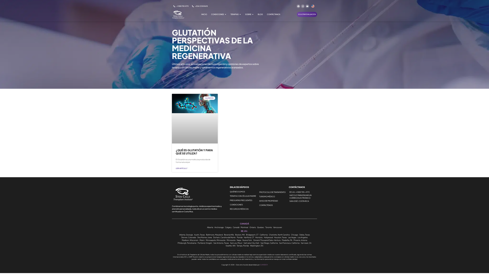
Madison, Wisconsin (190, 240)
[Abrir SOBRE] (253, 14)
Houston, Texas (280, 237)
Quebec (260, 227)
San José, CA (306, 243)
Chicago (294, 234)
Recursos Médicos (239, 209)
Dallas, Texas (304, 234)
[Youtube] (307, 6)
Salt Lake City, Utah (251, 243)
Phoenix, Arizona (300, 240)
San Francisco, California (289, 243)
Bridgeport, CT (252, 234)
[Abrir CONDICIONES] (225, 14)
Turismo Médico (267, 196)
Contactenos (266, 205)
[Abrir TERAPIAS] (240, 14)
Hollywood (268, 237)
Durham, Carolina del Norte (224, 237)
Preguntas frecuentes (241, 200)
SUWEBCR (264, 265)
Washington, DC (256, 245)
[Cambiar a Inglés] (313, 6)
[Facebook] (298, 6)
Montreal (244, 227)
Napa (239, 240)
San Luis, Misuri (236, 243)
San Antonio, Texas (221, 243)
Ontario (252, 227)
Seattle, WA (230, 245)
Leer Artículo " (182, 168)
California (264, 234)
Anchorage (219, 227)
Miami (202, 240)
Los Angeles (303, 237)
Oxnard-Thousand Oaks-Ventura (267, 240)
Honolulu (259, 237)
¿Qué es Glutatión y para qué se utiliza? (194, 151)
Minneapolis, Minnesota (215, 240)
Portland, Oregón (205, 243)
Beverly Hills (229, 234)
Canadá (236, 227)
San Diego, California (269, 243)
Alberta (210, 227)
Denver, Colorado (188, 237)
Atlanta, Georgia (186, 234)
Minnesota (231, 240)
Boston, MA (240, 234)
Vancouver (277, 227)
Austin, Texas (199, 234)
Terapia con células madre (243, 196)
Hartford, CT (249, 237)
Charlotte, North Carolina (279, 234)
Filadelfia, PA (287, 240)
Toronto (268, 227)
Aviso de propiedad (268, 201)
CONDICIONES (236, 204)
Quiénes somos (237, 192)
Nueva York (247, 240)
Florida (240, 237)
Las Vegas (292, 237)
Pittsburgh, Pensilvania (187, 243)
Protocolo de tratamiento (272, 192)
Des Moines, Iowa (204, 237)
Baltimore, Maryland (214, 234)
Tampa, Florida (243, 245)
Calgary (228, 227)
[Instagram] (303, 6)
